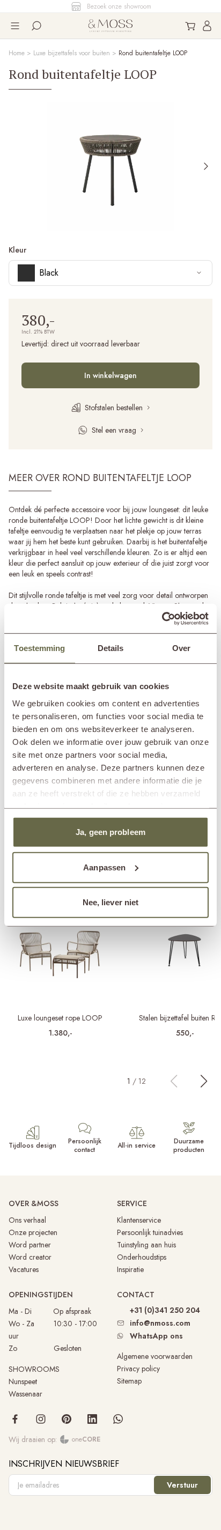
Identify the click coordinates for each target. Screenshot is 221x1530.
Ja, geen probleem (110, 832)
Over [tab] (181, 648)
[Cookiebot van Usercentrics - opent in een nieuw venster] (162, 618)
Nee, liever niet (111, 902)
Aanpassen (104, 866)
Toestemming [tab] (39, 648)
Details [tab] (111, 648)
